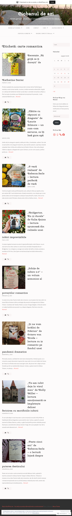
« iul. (54, 91)
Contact (36, 28)
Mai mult (18, 97)
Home (28, 28)
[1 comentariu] (5, 374)
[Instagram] (54, 134)
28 (68, 82)
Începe (52, 2)
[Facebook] (63, 134)
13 (64, 73)
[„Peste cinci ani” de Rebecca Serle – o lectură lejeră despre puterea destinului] (8, 488)
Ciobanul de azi (36, 13)
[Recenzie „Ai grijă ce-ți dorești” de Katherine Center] (8, 102)
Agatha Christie (57, 28)
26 (61, 82)
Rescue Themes (56, 506)
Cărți (44, 28)
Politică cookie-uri (35, 512)
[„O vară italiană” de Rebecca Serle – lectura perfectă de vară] (8, 203)
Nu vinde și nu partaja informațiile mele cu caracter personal (28, 506)
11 (58, 73)
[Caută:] (61, 45)
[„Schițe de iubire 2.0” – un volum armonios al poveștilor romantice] (8, 315)
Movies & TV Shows (14, 28)
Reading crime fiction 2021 (44, 33)
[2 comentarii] (5, 157)
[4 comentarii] (5, 315)
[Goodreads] (57, 134)
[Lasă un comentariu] (5, 102)
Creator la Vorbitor (24, 33)
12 (61, 73)
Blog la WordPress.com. (8, 506)
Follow (57, 122)
